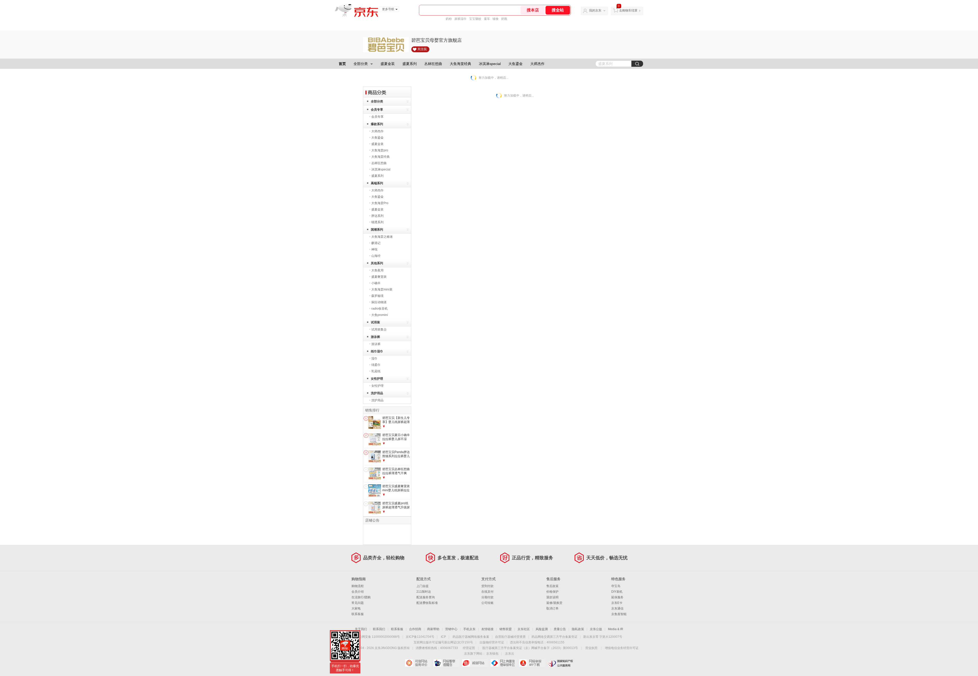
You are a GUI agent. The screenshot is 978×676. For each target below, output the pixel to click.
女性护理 (377, 378)
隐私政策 (578, 629)
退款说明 (552, 597)
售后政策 (552, 586)
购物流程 (357, 586)
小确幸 (376, 283)
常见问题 (357, 603)
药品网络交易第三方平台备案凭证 (554, 637)
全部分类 (361, 64)
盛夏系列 (409, 64)
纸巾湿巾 (377, 351)
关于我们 (361, 629)
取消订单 (552, 608)
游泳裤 (375, 337)
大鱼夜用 (377, 270)
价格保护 (552, 591)
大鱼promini (379, 315)
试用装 (375, 322)
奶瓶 (504, 19)
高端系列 (377, 183)
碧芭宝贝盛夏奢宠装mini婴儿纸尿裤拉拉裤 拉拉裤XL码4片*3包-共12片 (396, 492)
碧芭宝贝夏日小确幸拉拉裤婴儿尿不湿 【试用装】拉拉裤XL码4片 (396, 441)
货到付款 (487, 586)
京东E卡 (616, 603)
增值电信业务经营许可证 (622, 648)
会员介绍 (357, 591)
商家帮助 (433, 629)
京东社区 (524, 629)
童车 (487, 19)
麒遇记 (376, 243)
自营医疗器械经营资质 (510, 637)
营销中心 (451, 629)
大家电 (356, 608)
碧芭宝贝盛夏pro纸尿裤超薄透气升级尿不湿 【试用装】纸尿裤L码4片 (396, 509)
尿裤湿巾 (460, 19)
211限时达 (423, 591)
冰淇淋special (490, 64)
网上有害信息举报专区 (503, 663)
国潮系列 (377, 229)
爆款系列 (377, 124)
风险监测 (542, 629)
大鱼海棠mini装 (381, 289)
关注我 (422, 49)
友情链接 (487, 629)
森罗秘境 (377, 296)
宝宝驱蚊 (475, 19)
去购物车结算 (628, 10)
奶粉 (449, 19)
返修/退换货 (554, 603)
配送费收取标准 (427, 603)
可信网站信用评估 (418, 663)
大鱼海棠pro (379, 150)
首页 (342, 64)
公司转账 (487, 603)
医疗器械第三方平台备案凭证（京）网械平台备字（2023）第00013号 (530, 648)
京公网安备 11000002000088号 (378, 637)
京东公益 (596, 629)
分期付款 (487, 597)
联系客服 (357, 614)
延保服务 (617, 597)
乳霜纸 (376, 371)
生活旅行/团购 (361, 597)
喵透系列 (377, 222)
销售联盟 (505, 629)
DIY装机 (616, 591)
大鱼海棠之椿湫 (382, 236)
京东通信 (617, 608)
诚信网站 (475, 663)
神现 (374, 249)
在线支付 (487, 591)
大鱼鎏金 (515, 64)
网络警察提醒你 (446, 663)
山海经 (376, 256)
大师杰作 (537, 64)
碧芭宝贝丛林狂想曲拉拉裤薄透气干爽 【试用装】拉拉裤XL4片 (396, 475)
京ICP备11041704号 (420, 637)
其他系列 (377, 263)
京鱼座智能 (619, 614)
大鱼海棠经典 (460, 64)
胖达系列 (377, 216)
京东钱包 (492, 653)
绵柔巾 (376, 365)
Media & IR (615, 629)
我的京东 (595, 10)
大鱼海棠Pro (379, 203)
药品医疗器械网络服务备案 (471, 637)
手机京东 (469, 629)
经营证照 (469, 648)
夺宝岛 (615, 586)
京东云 (509, 653)
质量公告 (560, 629)
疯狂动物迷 (379, 302)
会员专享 (377, 109)
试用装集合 (379, 329)
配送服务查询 (425, 597)
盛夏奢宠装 (379, 277)
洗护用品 (377, 393)
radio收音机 (379, 308)
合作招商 (415, 629)
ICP (443, 637)
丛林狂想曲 (433, 64)
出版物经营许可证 (492, 642)
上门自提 (422, 586)
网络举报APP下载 (532, 663)
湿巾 (374, 358)
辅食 (496, 19)
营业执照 (591, 648)
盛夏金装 (388, 64)
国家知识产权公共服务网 (560, 663)
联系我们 (379, 629)
